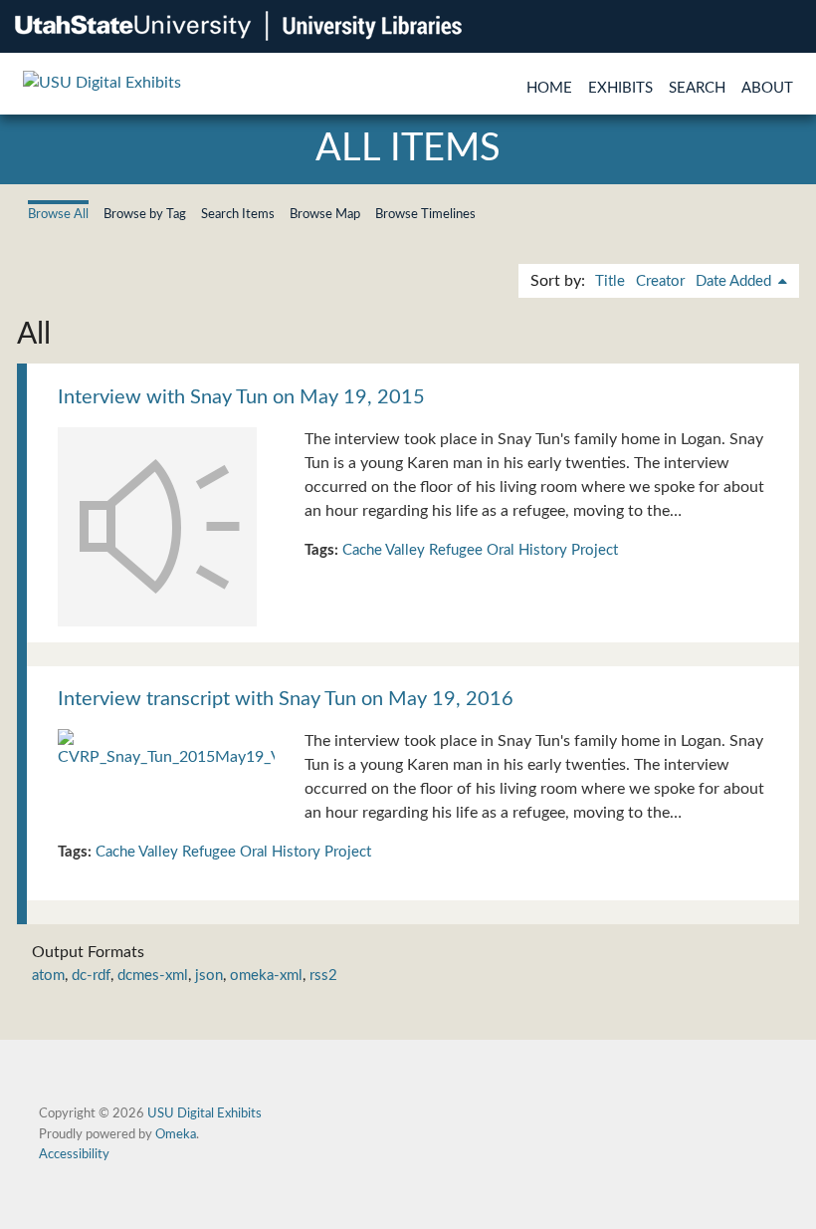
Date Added (735, 281)
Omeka (175, 1134)
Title (610, 281)
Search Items (238, 214)
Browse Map (325, 214)
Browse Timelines (425, 214)
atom (48, 975)
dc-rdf (91, 975)
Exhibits (620, 88)
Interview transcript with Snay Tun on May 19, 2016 (285, 699)
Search (697, 88)
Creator (660, 281)
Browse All (58, 214)
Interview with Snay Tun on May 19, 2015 (241, 397)
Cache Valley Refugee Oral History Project (480, 550)
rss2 (323, 975)
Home (549, 88)
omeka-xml (266, 975)
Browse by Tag (144, 214)
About (767, 88)
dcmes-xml (152, 975)
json (209, 975)
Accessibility (74, 1154)
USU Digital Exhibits (204, 1113)
